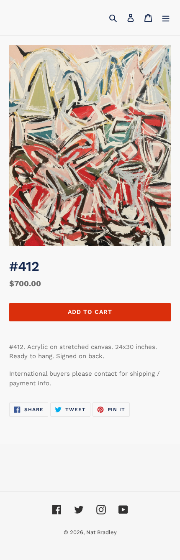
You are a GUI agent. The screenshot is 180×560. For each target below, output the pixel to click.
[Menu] (166, 17)
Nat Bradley (101, 532)
